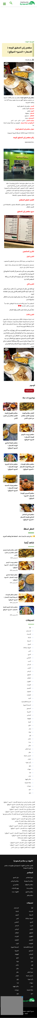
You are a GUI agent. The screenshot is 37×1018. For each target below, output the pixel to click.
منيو (30, 789)
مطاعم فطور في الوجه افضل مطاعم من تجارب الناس (10, 416)
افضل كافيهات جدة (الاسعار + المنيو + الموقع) (23, 828)
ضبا (30, 772)
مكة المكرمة (28, 783)
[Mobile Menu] (4, 3)
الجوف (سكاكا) (27, 648)
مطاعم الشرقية (29, 885)
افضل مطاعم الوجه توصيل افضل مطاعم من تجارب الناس (27, 416)
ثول (30, 735)
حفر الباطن (28, 749)
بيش (30, 729)
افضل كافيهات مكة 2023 (28, 831)
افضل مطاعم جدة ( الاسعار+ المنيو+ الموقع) (23, 807)
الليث (29, 698)
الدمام (29, 664)
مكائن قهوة (28, 779)
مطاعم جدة (30, 888)
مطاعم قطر (30, 895)
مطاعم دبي (16, 885)
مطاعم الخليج (29, 892)
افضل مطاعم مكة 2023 (28, 816)
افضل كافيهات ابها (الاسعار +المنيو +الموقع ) (23, 835)
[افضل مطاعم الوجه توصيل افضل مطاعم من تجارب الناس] (26, 553)
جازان (29, 739)
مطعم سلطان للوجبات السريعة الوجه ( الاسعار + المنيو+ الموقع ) (27, 467)
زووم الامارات (15, 888)
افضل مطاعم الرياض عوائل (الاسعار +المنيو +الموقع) (21, 804)
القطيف (29, 691)
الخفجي (29, 658)
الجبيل (29, 644)
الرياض (29, 671)
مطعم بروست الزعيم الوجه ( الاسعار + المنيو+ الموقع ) (27, 437)
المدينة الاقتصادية (26, 702)
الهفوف (29, 718)
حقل (30, 752)
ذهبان (29, 759)
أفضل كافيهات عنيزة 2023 (28, 840)
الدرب (29, 661)
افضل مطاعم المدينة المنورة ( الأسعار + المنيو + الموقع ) (20, 812)
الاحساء (29, 634)
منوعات (29, 786)
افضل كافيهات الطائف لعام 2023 (26, 838)
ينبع (30, 793)
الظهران (29, 681)
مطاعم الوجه (29, 390)
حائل (29, 745)
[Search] (10, 3)
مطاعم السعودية (28, 881)
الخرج (29, 654)
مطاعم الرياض (15, 881)
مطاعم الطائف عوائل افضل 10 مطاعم (25, 821)
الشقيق (29, 675)
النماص (29, 715)
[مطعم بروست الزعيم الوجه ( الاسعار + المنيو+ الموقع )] (26, 565)
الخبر (29, 651)
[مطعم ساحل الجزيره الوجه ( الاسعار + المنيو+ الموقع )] (26, 610)
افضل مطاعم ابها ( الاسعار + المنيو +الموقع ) (23, 819)
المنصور (29, 708)
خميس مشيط (27, 756)
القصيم (29, 688)
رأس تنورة (28, 762)
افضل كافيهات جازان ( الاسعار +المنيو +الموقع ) (22, 843)
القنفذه (29, 695)
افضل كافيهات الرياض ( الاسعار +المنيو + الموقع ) (22, 826)
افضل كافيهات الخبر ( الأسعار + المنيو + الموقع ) (22, 845)
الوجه (29, 722)
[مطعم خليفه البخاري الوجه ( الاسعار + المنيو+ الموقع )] (26, 583)
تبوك (30, 732)
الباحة (29, 637)
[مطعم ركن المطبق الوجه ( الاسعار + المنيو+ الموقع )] (18, 78)
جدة (30, 742)
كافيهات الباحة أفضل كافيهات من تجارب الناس (23, 847)
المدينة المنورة (27, 705)
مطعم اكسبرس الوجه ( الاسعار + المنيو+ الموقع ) (27, 496)
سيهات (29, 769)
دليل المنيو (16, 877)
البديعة (29, 641)
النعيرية (29, 712)
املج (30, 725)
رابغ (30, 766)
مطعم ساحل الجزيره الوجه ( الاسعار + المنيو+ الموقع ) (11, 467)
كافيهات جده (15, 892)
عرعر (30, 776)
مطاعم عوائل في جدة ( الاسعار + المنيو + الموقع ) (22, 809)
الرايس (29, 668)
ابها (30, 627)
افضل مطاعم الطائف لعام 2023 (26, 824)
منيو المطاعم (29, 877)
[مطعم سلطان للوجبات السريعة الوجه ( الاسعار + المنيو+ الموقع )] (26, 597)
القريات (29, 685)
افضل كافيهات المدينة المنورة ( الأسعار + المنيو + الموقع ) (20, 833)
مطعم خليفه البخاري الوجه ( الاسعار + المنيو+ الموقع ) (11, 446)
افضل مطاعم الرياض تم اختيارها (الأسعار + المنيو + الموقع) (19, 802)
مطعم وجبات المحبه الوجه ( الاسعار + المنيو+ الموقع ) (11, 488)
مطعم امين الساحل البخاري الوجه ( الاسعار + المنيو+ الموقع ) (27, 517)
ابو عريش (28, 631)
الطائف (29, 678)
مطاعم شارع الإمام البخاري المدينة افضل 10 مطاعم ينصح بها (19, 814)
